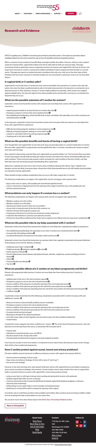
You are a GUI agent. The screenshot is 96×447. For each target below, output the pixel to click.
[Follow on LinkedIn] (84, 425)
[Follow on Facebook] (84, 422)
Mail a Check (56, 435)
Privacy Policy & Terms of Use (63, 444)
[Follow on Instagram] (77, 422)
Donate (71, 13)
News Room (37, 421)
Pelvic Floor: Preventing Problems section (57, 400)
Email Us (55, 438)
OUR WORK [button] (28, 13)
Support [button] (57, 13)
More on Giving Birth (15, 406)
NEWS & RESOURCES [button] (43, 13)
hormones (75, 154)
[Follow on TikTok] (80, 425)
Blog (37, 429)
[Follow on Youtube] (77, 425)
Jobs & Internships (37, 427)
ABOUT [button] (17, 13)
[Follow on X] (80, 422)
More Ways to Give (37, 424)
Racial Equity (37, 432)
